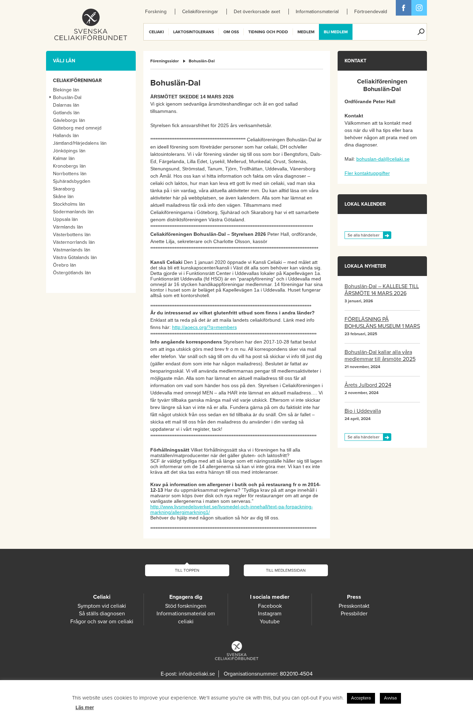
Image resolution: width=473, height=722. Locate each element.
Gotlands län (66, 113)
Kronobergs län (69, 166)
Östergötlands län (72, 273)
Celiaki (156, 31)
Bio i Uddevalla (363, 411)
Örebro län (64, 265)
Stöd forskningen (185, 606)
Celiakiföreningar (200, 12)
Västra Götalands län (75, 257)
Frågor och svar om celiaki (101, 621)
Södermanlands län (73, 212)
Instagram (270, 613)
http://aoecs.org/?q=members (204, 327)
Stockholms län (69, 204)
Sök (421, 32)
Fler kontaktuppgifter (367, 173)
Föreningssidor (164, 61)
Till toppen (187, 570)
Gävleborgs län (69, 120)
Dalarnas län (66, 105)
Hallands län (66, 136)
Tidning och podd (268, 31)
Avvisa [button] (390, 698)
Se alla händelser (364, 235)
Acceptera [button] (361, 698)
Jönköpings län (69, 151)
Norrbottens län (70, 174)
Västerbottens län (72, 235)
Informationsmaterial (317, 12)
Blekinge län (66, 90)
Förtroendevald (370, 12)
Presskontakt (354, 606)
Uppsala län (65, 219)
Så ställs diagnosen (102, 613)
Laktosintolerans (193, 31)
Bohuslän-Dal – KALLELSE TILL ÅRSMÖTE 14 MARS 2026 (382, 290)
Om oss (231, 31)
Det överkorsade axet (257, 12)
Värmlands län (68, 227)
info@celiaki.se (197, 673)
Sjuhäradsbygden (71, 181)
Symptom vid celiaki (102, 606)
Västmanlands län (71, 250)
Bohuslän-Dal (202, 61)
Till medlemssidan (286, 570)
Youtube (270, 621)
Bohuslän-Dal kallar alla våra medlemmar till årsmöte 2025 (380, 356)
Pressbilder (354, 613)
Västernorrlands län (74, 242)
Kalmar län (64, 158)
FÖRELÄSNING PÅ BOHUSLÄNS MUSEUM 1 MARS (382, 323)
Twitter (419, 8)
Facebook (403, 8)
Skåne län (63, 196)
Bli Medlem (336, 31)
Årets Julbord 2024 (368, 385)
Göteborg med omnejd (77, 128)
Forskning (156, 12)
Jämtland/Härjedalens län (80, 143)
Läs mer (84, 707)
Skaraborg (64, 189)
